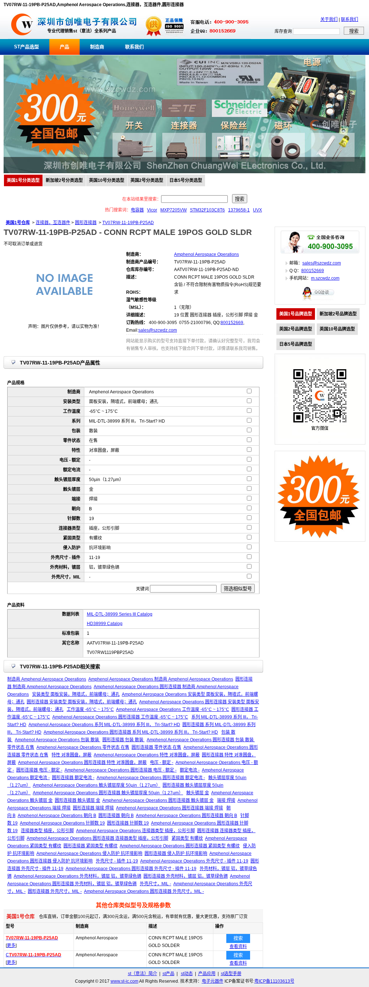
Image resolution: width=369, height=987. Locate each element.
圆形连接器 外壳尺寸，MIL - (55, 891)
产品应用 (206, 973)
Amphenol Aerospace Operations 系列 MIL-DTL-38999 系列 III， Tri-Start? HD (104, 724)
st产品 (168, 973)
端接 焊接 (226, 800)
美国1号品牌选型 (295, 313)
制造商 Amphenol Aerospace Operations (46, 679)
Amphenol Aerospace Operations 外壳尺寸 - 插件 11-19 (194, 861)
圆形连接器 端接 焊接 (93, 808)
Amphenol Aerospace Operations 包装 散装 (57, 739)
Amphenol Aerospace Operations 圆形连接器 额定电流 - (151, 777)
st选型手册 (231, 973)
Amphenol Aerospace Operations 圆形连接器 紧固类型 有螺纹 (180, 845)
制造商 (97, 46)
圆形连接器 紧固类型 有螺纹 (90, 845)
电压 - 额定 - (161, 762)
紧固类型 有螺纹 (187, 838)
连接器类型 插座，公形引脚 (47, 830)
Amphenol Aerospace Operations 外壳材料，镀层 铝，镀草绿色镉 (77, 876)
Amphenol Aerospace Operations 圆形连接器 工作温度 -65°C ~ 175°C (120, 717)
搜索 (238, 938)
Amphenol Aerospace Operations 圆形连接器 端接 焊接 (169, 808)
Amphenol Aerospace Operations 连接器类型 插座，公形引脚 (135, 830)
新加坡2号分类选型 (64, 180)
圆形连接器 (86, 222)
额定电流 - (190, 770)
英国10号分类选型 (106, 180)
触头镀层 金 (197, 792)
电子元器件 (212, 981)
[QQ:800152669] (320, 300)
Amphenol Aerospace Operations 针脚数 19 (62, 823)
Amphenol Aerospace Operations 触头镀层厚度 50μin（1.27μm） (96, 785)
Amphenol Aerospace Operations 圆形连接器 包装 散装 (201, 739)
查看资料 (238, 946)
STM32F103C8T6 (207, 210)
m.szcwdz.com (325, 278)
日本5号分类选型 (185, 180)
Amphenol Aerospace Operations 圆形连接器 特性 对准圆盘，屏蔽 (82, 762)
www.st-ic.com (124, 981)
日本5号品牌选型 (295, 344)
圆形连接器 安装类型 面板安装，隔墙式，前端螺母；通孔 (82, 701)
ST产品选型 (26, 46)
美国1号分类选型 (23, 180)
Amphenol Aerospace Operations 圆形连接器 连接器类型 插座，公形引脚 (97, 838)
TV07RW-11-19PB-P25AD (128, 222)
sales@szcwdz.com (157, 330)
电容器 (137, 210)
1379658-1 (239, 210)
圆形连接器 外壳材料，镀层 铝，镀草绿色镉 (185, 876)
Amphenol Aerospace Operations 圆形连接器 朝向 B (186, 815)
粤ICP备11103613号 (274, 981)
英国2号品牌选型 (295, 329)
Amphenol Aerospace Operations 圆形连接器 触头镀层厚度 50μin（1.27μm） (108, 792)
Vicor (152, 210)
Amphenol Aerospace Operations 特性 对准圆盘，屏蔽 (147, 754)
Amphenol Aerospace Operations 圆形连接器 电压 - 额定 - (121, 770)
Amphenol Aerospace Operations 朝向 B (57, 815)
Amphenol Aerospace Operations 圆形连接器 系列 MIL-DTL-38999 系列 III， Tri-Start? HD (131, 732)
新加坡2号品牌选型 (338, 313)
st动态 (187, 973)
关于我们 (329, 19)
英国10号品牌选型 (337, 329)
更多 (11, 945)
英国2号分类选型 (146, 180)
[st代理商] (22, 37)
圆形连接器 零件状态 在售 (156, 747)
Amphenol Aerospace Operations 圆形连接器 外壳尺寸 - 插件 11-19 (131, 868)
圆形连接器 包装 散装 (123, 739)
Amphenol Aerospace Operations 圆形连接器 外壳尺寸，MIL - (144, 891)
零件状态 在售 (20, 747)
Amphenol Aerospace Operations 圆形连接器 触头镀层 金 (158, 800)
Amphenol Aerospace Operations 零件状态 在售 (82, 747)
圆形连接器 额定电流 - (73, 777)
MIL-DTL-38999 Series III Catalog (119, 614)
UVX (257, 210)
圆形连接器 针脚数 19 (128, 823)
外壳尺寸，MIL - (155, 883)
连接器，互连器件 (53, 222)
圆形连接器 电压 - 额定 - (39, 770)
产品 (64, 46)
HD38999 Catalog (105, 623)
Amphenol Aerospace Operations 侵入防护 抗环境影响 (89, 853)
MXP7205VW (173, 210)
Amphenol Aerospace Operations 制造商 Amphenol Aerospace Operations (160, 679)
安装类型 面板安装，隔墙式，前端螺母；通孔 (76, 694)
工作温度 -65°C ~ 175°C (90, 709)
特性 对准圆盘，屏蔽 (72, 754)
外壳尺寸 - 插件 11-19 (117, 861)
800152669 (232, 322)
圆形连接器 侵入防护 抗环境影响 (176, 853)
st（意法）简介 (142, 973)
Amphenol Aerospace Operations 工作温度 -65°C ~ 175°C (172, 709)
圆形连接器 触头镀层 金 (77, 800)
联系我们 (349, 19)
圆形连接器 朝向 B (116, 815)
